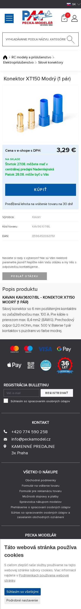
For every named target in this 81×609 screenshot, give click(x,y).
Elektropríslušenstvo (18, 62)
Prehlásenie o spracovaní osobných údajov (40, 507)
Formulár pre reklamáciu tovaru (40, 491)
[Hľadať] (71, 40)
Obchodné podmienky (40, 480)
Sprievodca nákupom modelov (40, 502)
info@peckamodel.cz (31, 439)
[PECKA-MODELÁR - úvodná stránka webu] (20, 18)
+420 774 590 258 (29, 432)
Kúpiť (40, 189)
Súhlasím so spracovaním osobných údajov (40, 401)
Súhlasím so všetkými (22, 592)
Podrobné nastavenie (22, 600)
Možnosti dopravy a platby (40, 496)
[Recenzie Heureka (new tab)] (45, 365)
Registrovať (56, 393)
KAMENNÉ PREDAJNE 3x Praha (33, 450)
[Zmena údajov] (74, 21)
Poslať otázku (24, 276)
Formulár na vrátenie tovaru (40, 486)
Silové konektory (50, 62)
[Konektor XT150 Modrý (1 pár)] (40, 113)
